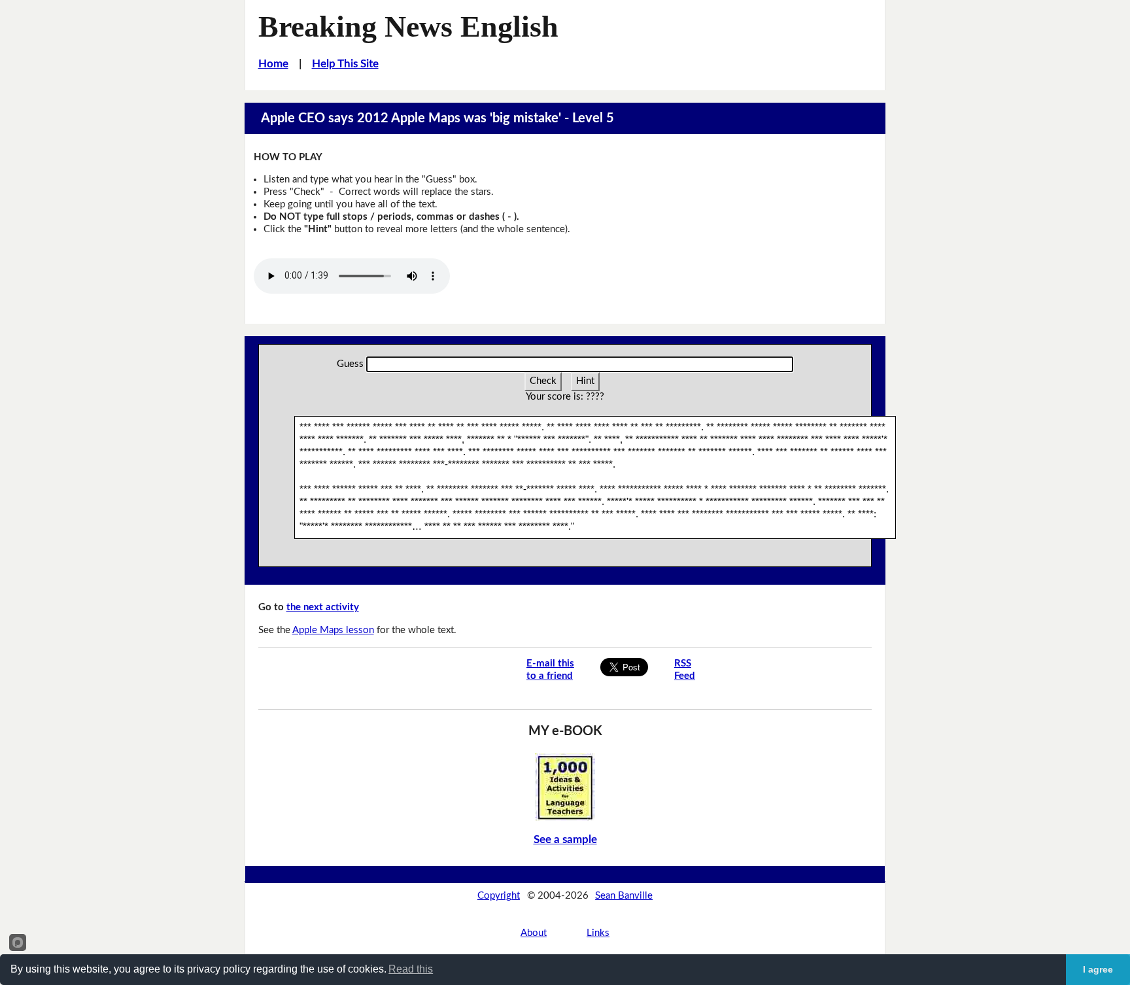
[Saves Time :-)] (565, 786)
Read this (410, 969)
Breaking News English (408, 26)
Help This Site (345, 63)
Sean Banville (624, 896)
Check (543, 381)
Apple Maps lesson (333, 630)
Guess (350, 364)
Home (273, 63)
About (534, 933)
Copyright (498, 896)
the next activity (322, 607)
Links (598, 933)
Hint (585, 381)
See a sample (565, 839)
